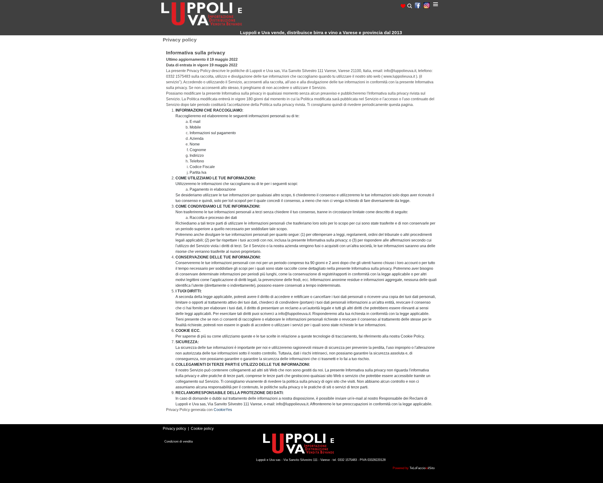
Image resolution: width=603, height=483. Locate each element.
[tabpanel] (405, 5)
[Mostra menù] (435, 4)
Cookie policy (202, 429)
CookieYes (223, 410)
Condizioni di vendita (178, 441)
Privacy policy (174, 429)
